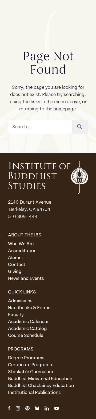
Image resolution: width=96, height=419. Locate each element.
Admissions (20, 300)
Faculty (16, 314)
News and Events (26, 278)
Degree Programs (26, 357)
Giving (15, 271)
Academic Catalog (27, 328)
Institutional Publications (34, 392)
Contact (16, 264)
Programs (21, 349)
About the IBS (24, 234)
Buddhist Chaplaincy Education (41, 385)
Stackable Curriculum (30, 371)
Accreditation (22, 250)
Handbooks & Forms (29, 307)
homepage (64, 108)
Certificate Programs (30, 364)
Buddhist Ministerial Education (40, 378)
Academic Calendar (28, 321)
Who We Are (21, 243)
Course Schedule (25, 335)
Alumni (15, 257)
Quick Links (22, 292)
